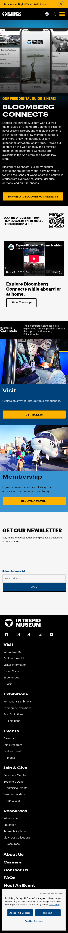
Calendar (9, 738)
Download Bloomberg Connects (33, 196)
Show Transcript (21, 302)
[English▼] (47, 14)
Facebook (6, 634)
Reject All (48, 913)
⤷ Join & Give (12, 800)
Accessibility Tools (14, 831)
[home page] (11, 14)
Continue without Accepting (52, 893)
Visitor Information (14, 664)
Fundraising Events (15, 787)
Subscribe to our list (13, 571)
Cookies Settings (34, 921)
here (44, 4)
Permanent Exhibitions (17, 701)
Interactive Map (13, 651)
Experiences (11, 677)
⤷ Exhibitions (11, 720)
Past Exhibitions (13, 714)
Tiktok (29, 634)
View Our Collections (16, 837)
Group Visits (11, 671)
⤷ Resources (11, 843)
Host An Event (19, 885)
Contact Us (15, 870)
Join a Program (12, 744)
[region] (34, 910)
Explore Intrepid (13, 658)
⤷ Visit (7, 683)
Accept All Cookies (20, 913)
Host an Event (12, 751)
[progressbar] (23, 272)
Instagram (18, 634)
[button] (54, 14)
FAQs (9, 877)
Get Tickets (34, 414)
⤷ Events (9, 757)
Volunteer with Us (14, 794)
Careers (12, 862)
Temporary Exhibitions (17, 707)
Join (34, 587)
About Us (13, 854)
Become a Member (34, 500)
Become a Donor (14, 781)
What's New (10, 818)
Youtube (51, 634)
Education (9, 824)
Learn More (54, 904)
